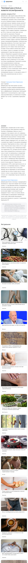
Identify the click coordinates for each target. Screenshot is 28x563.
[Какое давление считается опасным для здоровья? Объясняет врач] (14, 237)
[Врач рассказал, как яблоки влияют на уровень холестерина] (14, 258)
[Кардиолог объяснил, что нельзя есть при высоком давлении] (14, 528)
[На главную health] (8, 1)
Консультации (4, 5)
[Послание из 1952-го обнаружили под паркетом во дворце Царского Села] (14, 341)
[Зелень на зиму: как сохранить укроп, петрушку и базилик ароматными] (14, 404)
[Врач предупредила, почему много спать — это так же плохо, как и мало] (14, 549)
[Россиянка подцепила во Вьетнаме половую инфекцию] (14, 424)
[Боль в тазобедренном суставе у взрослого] (14, 507)
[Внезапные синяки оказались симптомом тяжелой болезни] (14, 383)
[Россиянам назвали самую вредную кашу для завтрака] (14, 445)
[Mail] (4, 1)
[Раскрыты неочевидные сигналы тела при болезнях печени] (14, 362)
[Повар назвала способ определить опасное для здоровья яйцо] (14, 487)
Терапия (10, 5)
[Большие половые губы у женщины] (14, 279)
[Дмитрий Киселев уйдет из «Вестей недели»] (14, 320)
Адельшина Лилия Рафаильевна (14, 82)
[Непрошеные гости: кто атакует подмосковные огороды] (14, 466)
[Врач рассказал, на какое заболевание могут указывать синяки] (14, 300)
